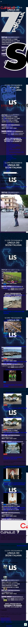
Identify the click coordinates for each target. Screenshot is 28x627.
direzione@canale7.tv (22, 545)
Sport (4, 284)
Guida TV (5, 161)
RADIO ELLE (9, 140)
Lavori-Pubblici (20, 319)
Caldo (18, 369)
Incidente (13, 417)
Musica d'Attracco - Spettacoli (13, 149)
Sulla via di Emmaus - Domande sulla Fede (16, 137)
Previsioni (14, 369)
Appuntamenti (6, 480)
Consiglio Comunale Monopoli (13, 145)
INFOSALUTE (10, 139)
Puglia (10, 369)
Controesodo (9, 346)
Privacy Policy (9, 621)
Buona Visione (9, 141)
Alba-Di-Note (11, 492)
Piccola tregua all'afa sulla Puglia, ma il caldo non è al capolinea (15, 362)
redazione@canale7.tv (6, 619)
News (4, 162)
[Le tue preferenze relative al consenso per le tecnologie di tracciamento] (25, 624)
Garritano (9, 296)
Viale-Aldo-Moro (19, 417)
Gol (15, 295)
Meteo (7, 369)
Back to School (9, 157)
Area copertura (6, 166)
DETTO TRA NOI (10, 130)
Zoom (7, 150)
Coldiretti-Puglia (18, 346)
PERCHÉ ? (9, 124)
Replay (8, 153)
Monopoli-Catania (10, 392)
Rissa (14, 186)
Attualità (5, 308)
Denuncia (9, 186)
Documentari (9, 156)
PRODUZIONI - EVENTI (12, 134)
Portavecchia (18, 492)
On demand (6, 119)
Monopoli (24, 186)
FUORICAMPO (10, 132)
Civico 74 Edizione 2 (11, 146)
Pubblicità (8, 159)
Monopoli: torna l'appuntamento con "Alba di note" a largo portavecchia (14, 483)
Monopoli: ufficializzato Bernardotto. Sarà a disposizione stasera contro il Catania (14, 509)
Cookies (2, 621)
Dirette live (5, 165)
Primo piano (9, 148)
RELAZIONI (9, 135)
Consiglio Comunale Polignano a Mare (15, 152)
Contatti (5, 163)
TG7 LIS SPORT (10, 136)
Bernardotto (8, 517)
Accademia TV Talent (11, 154)
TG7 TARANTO (10, 123)
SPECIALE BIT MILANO (12, 144)
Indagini (5, 467)
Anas (13, 346)
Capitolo (3, 187)
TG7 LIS (8, 122)
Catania (12, 295)
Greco (4, 296)
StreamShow (9, 625)
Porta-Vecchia (14, 319)
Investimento (13, 466)
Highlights (18, 295)
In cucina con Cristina (11, 158)
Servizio (23, 295)
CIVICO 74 (9, 143)
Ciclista (18, 466)
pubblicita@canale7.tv (6, 620)
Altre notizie (6, 518)
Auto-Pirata (22, 466)
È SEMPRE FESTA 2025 (12, 128)
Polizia (18, 186)
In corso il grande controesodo (12, 336)
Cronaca (5, 358)
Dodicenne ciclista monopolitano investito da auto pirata (12, 457)
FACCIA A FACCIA (11, 131)
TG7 (4, 118)
